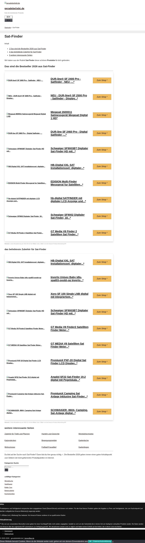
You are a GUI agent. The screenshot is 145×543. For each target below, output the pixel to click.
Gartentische (84, 440)
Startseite (8, 27)
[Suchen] (6, 469)
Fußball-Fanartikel (49, 447)
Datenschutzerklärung (102, 541)
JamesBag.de (29, 538)
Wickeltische (9, 481)
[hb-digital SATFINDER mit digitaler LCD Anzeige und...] (26, 201)
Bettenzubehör (9, 490)
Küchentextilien (10, 494)
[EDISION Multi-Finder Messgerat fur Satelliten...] (26, 183)
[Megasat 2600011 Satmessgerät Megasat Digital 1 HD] (26, 116)
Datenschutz (9, 534)
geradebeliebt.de (14, 8)
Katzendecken (10, 440)
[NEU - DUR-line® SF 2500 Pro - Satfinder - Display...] (26, 98)
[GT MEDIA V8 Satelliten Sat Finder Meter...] (24, 345)
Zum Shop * (102, 80)
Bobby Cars (8, 487)
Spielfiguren (8, 484)
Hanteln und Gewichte (50, 434)
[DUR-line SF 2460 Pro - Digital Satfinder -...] (24, 133)
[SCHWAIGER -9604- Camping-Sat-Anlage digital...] (26, 413)
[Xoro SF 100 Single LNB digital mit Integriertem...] (26, 297)
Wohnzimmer (10, 447)
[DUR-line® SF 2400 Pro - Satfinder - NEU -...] (25, 80)
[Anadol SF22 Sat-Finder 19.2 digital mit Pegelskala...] (26, 380)
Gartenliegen (84, 447)
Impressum (9, 531)
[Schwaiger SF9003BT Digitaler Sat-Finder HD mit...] (26, 151)
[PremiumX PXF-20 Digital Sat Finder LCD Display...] (26, 363)
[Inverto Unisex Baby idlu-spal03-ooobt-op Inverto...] (26, 280)
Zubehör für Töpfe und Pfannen (17, 434)
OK (90, 541)
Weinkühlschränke (86, 434)
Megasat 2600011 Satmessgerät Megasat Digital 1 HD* (69, 115)
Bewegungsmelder (49, 440)
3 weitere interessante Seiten (20, 55)
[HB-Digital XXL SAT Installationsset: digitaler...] (26, 166)
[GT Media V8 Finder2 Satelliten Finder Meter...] (25, 329)
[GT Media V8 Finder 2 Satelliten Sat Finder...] (25, 233)
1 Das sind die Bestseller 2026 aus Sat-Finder (27, 49)
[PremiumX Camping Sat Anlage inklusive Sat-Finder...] (26, 396)
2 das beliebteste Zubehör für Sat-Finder (25, 52)
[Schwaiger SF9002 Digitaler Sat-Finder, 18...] (25, 216)
